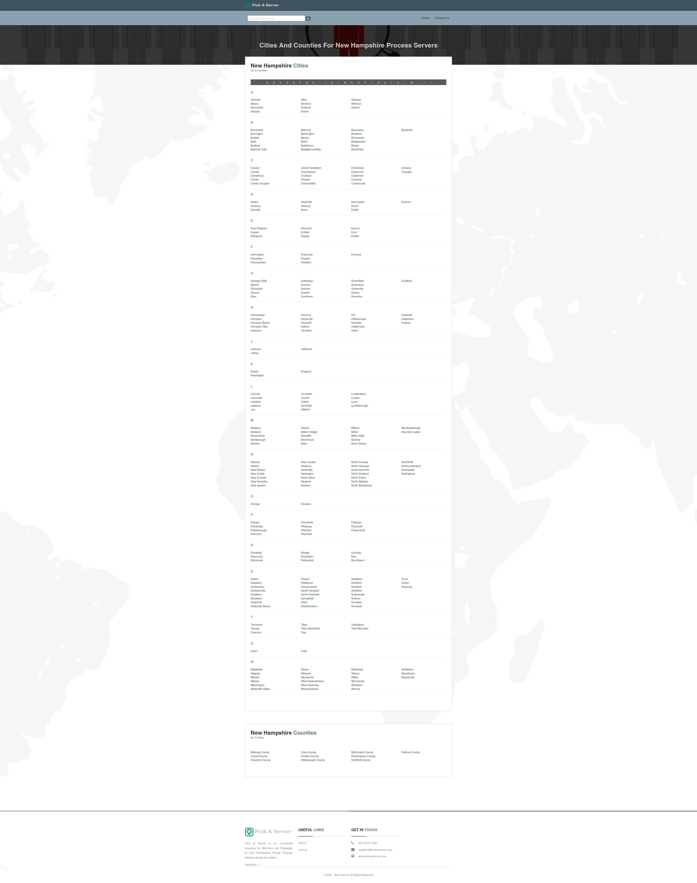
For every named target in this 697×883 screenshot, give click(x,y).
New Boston (258, 470)
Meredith (306, 435)
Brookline (407, 130)
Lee (253, 409)
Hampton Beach (260, 322)
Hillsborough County (313, 760)
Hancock (256, 330)
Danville (255, 209)
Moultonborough (411, 428)
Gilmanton (257, 288)
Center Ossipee (260, 183)
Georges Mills (259, 281)
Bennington (307, 133)
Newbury (306, 466)
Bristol (355, 145)
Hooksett (407, 315)
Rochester (307, 556)
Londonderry (358, 394)
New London (308, 462)
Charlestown (308, 172)
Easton (255, 232)
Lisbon (305, 401)
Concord (356, 179)
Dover (354, 206)
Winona (355, 689)
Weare (305, 669)
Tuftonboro (357, 624)
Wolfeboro (407, 669)
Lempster (306, 394)
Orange (255, 504)
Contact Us (442, 18)
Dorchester (357, 202)
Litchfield (306, 405)
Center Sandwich (311, 168)
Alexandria (257, 107)
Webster (306, 673)
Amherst (306, 103)
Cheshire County (261, 760)
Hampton (256, 319)
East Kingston (259, 228)
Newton (305, 485)
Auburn (355, 107)
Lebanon (256, 405)
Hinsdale (356, 322)
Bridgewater (358, 141)
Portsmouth (358, 530)
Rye (353, 556)
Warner (255, 677)
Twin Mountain (359, 628)
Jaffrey (255, 353)
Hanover (306, 315)
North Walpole (359, 481)
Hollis (354, 330)
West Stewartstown (312, 681)
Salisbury (256, 582)
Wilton (354, 677)
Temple (255, 628)
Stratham (356, 590)
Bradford (356, 133)
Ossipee (306, 504)
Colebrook (357, 175)
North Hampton (360, 466)
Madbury (256, 428)
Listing (302, 849)
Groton (355, 292)
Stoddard (356, 579)
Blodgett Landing (311, 149)
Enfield (305, 232)
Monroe (355, 439)
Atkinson (356, 103)
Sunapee (356, 602)
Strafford (356, 582)
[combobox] (276, 18)
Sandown (256, 594)
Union (254, 651)
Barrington (257, 133)
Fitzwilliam (257, 258)
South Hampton (310, 590)
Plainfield (306, 534)
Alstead (255, 111)
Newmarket (308, 477)
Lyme (354, 401)
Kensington (257, 375)
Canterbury (257, 175)
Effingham (257, 236)
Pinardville (307, 522)
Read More (251, 864)
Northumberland (411, 466)
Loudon (355, 398)
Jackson (256, 349)
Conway (406, 168)
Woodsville (408, 677)
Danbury (256, 206)
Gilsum (255, 292)
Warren (255, 681)
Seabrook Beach (260, 606)
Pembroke (257, 526)
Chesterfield (308, 183)
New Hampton (259, 481)
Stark (304, 602)
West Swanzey (310, 685)
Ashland (356, 99)
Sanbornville (258, 590)
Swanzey (407, 586)
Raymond (256, 556)
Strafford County (361, 760)
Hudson (406, 322)
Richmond (257, 560)
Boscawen (357, 130)
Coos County (309, 752)
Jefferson (306, 349)
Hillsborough (358, 319)
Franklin (305, 258)
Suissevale (357, 594)
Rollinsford (307, 560)
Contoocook (358, 183)
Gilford (254, 285)
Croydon (407, 172)
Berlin (304, 141)
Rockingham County (363, 756)
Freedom (306, 262)
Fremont (356, 254)
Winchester (358, 681)
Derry (304, 209)
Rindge (305, 552)
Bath (253, 141)
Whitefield (357, 669)
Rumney (356, 552)
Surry (405, 579)
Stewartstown (309, 606)
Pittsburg (306, 526)
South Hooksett (310, 594)
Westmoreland (309, 689)
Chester (305, 179)
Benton (305, 137)
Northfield (407, 462)
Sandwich (256, 598)
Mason (305, 428)
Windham (356, 685)
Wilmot (355, 673)
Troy (303, 632)
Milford (355, 428)
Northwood (408, 470)
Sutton (405, 582)
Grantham (307, 296)
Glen (253, 296)
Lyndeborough (359, 405)
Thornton (256, 632)
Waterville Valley (260, 689)
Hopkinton (407, 319)
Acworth (255, 99)
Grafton (305, 292)
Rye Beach (357, 560)
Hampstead (257, 315)
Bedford (255, 145)
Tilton (304, 624)
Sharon (305, 579)
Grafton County (310, 756)
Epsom (355, 228)
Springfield (307, 598)
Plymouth (356, 526)
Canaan (255, 168)
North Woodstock (361, 485)
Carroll (254, 179)
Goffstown (307, 281)
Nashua (255, 462)
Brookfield (357, 149)
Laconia (255, 394)
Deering (305, 206)
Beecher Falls (259, 149)
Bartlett (255, 137)
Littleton (305, 409)
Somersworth (309, 586)
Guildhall (407, 281)
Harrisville (307, 319)
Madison (256, 432)
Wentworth (307, 677)
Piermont (256, 534)
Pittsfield (306, 530)
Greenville (357, 288)
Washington (257, 685)
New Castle (257, 473)
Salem (254, 579)
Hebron (305, 326)
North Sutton (358, 477)
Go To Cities (257, 737)
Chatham (306, 175)
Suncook (356, 606)
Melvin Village (309, 432)
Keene (254, 371)
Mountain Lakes (411, 432)
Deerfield (306, 202)
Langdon (256, 401)
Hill (353, 315)
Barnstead (257, 130)
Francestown (258, 262)
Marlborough (258, 439)
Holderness (358, 326)
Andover (306, 107)
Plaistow (356, 522)
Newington (307, 473)
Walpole (255, 673)
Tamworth (256, 624)
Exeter (355, 236)
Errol (354, 232)
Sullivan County (411, 752)
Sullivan (355, 598)
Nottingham (408, 473)
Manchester (258, 435)
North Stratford (360, 473)
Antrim (305, 111)
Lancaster (256, 398)
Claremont (357, 172)
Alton (304, 99)
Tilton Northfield (310, 628)
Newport (306, 481)
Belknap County (260, 752)
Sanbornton (257, 586)
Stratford (356, 586)
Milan (304, 443)
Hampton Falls (259, 326)
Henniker (306, 330)
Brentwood (357, 137)
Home (425, 18)
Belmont (306, 130)
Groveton (356, 296)
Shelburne (307, 582)
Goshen (305, 288)
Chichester (357, 168)
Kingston (306, 371)
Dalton (254, 202)
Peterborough (259, 530)
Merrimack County (362, 752)
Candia (255, 172)
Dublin (355, 209)
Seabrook (256, 602)
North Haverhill (360, 470)
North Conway (359, 462)
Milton (354, 432)
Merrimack (307, 439)
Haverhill (306, 322)
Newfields (307, 470)
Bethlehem (307, 145)
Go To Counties (259, 70)
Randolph (256, 552)
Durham (406, 202)
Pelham (255, 522)
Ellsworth (306, 228)
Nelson (255, 466)
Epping (305, 236)
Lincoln (305, 398)
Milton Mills (357, 435)
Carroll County (259, 756)
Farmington (257, 254)
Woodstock (408, 673)
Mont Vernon (358, 443)
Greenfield (357, 281)
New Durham (258, 477)
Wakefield (256, 669)
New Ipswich (258, 485)
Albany (255, 103)
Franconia (307, 254)
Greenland (357, 285)
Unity (304, 651)
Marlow (255, 443)
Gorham (306, 285)
